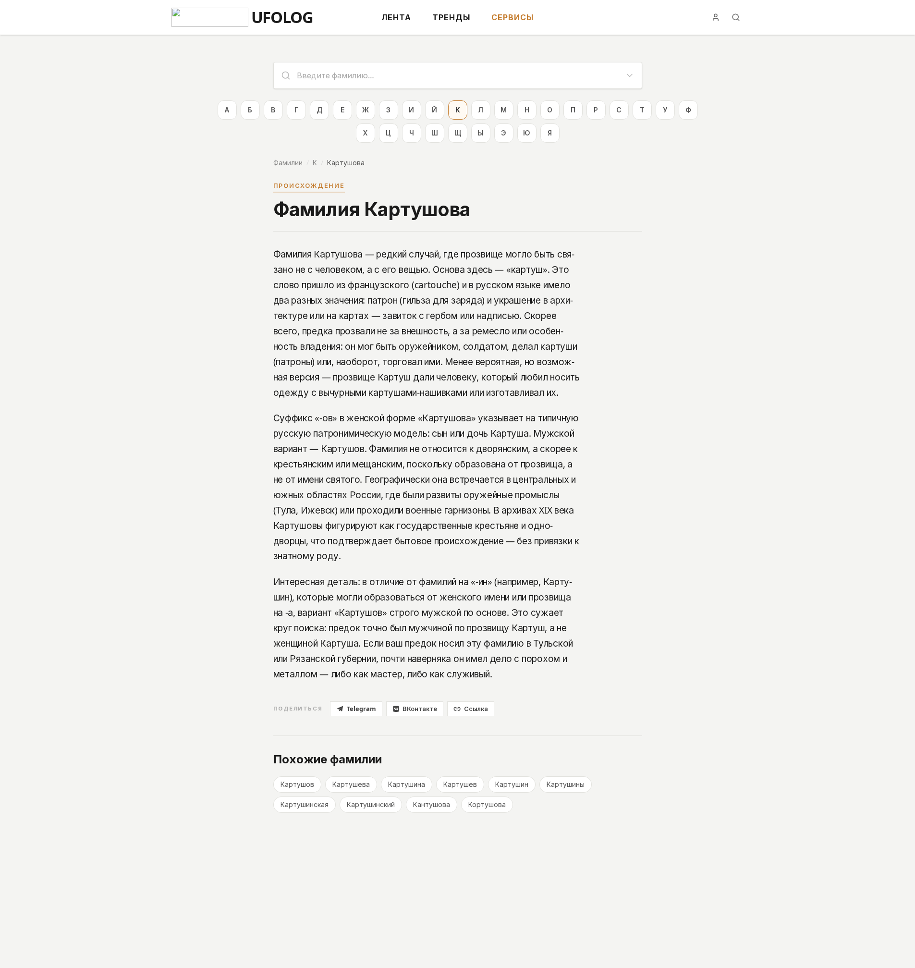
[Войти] (716, 17)
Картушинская (305, 804)
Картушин (511, 784)
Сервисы (512, 17)
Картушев (460, 784)
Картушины (566, 784)
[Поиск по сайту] (736, 17)
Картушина (406, 784)
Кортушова (487, 804)
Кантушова (431, 804)
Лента (396, 17)
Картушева (351, 784)
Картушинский (371, 804)
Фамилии (288, 162)
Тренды (451, 17)
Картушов (297, 784)
